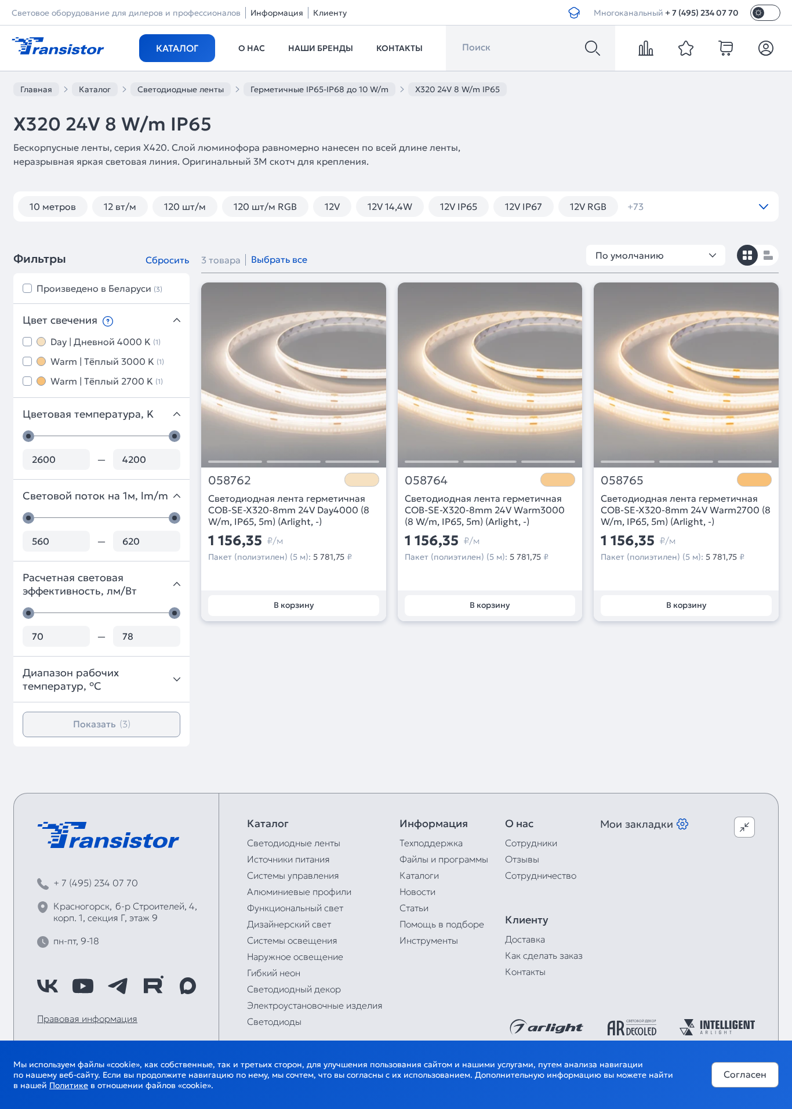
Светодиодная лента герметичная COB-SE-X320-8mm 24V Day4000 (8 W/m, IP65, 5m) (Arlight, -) (288, 509)
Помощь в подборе (441, 924)
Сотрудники (531, 843)
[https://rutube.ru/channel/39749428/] (153, 986)
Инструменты (428, 940)
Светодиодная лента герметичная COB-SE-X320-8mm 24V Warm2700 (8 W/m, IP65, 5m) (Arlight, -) (686, 509)
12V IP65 (458, 206)
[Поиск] (592, 48)
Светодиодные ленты (293, 843)
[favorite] (685, 48)
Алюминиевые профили (299, 891)
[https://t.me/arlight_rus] (117, 986)
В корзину (294, 605)
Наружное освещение (295, 956)
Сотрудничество (540, 875)
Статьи (413, 908)
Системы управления (293, 875)
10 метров (53, 206)
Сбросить (167, 260)
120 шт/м (185, 206)
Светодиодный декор (294, 989)
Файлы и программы (443, 859)
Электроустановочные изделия (315, 1005)
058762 (229, 480)
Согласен (745, 1074)
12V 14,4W (390, 206)
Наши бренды (320, 48)
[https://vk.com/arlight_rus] (47, 986)
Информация (276, 13)
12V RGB (588, 206)
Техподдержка (431, 843)
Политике (68, 1085)
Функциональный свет (295, 908)
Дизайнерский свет (289, 924)
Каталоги (419, 875)
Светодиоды (274, 1021)
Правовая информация (87, 1018)
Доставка (525, 939)
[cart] (725, 48)
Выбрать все (279, 259)
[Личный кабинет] (765, 48)
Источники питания (288, 859)
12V (332, 206)
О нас (251, 48)
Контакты (399, 48)
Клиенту (330, 13)
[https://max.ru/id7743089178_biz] (187, 986)
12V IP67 (523, 206)
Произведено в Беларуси (99, 288)
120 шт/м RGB (265, 206)
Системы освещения (292, 940)
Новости (417, 891)
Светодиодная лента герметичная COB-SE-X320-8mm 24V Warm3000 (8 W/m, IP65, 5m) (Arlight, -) (485, 509)
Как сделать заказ (544, 955)
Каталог (177, 48)
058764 (426, 480)
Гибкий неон (273, 972)
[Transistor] (58, 44)
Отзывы (522, 859)
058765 (622, 480)
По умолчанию (629, 255)
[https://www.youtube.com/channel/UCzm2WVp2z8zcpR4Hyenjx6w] (82, 986)
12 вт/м (120, 206)
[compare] (645, 48)
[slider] (28, 436)
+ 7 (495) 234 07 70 (702, 13)
